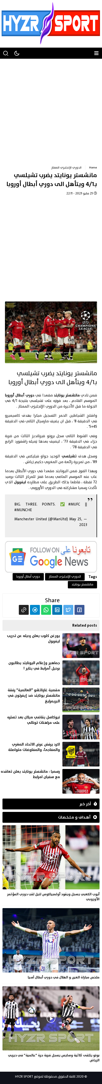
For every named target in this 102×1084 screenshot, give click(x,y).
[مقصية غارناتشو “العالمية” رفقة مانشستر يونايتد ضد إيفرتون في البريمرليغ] (50, 700)
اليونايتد (62, 471)
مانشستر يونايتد (67, 395)
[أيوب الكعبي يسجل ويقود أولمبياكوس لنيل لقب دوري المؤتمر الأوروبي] (51, 864)
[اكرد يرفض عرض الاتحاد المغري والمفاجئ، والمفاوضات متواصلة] (50, 754)
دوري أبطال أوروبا (19, 395)
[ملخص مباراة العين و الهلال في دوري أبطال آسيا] (51, 945)
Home (93, 167)
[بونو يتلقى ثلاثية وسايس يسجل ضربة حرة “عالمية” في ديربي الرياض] (51, 1025)
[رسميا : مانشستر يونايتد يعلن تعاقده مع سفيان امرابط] (50, 781)
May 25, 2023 (78, 522)
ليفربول (20, 482)
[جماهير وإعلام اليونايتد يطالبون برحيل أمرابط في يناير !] (50, 672)
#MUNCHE (23, 510)
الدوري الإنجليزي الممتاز (66, 167)
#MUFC (74, 504)
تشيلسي (69, 456)
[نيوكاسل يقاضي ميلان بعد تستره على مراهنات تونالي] (50, 727)
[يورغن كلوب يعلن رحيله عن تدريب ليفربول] (50, 645)
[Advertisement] (51, 109)
